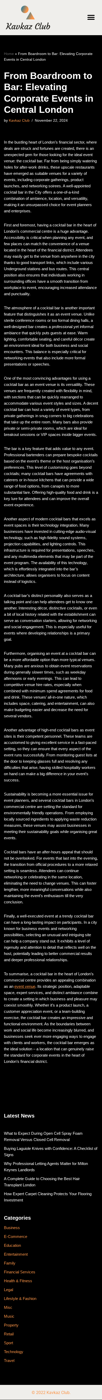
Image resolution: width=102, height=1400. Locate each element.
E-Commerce (15, 1236)
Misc (8, 1307)
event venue (24, 986)
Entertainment (16, 1254)
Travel (9, 1360)
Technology (13, 1351)
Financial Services (19, 1272)
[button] (91, 17)
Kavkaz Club (19, 120)
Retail (9, 1334)
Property (11, 1325)
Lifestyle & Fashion (20, 1298)
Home (9, 54)
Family (9, 1263)
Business (12, 1227)
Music (9, 1316)
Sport (8, 1343)
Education (12, 1245)
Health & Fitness (18, 1281)
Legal (8, 1289)
